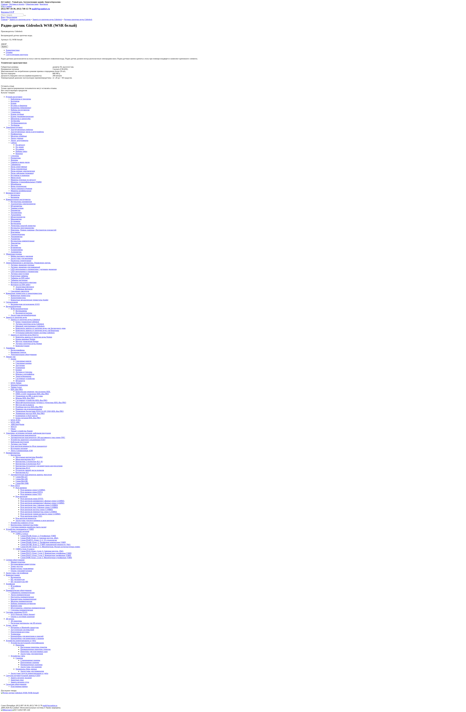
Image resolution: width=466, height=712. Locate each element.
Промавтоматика (13, 453)
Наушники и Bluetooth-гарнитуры (25, 627)
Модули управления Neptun (27, 341)
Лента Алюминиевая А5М (22, 451)
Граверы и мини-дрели (20, 162)
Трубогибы (15, 121)
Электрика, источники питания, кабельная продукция (28, 433)
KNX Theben (16, 383)
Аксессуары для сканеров (31, 667)
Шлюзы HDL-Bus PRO (25, 398)
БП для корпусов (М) (19, 582)
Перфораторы (16, 134)
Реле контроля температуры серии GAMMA (38, 512)
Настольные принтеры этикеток (33, 647)
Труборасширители (19, 123)
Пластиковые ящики (19, 686)
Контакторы (16, 455)
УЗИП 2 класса (22, 534)
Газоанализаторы (18, 234)
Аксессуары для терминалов (32, 671)
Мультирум (20, 381)
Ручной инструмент (14, 97)
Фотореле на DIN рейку (20, 285)
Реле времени (21, 488)
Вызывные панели (18, 352)
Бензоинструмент (13, 193)
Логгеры (14, 245)
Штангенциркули (18, 217)
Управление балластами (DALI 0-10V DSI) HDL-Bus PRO (40, 411)
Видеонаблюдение (13, 306)
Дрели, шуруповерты (19, 140)
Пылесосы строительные (21, 261)
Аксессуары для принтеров (31, 654)
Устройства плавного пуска (22, 523)
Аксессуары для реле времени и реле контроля (35, 520)
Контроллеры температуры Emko (24, 525)
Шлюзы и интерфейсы (25, 374)
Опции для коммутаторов (21, 571)
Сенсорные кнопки (24, 363)
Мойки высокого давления (22, 256)
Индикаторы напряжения (21, 202)
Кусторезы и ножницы (20, 175)
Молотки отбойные (19, 136)
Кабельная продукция (20, 442)
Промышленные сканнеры (31, 665)
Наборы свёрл (21, 151)
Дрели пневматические (20, 595)
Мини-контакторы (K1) (25, 459)
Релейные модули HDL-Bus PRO (29, 407)
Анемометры (16, 252)
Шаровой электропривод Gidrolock (30, 326)
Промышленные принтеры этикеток (35, 649)
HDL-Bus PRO (17, 389)
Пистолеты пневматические (22, 597)
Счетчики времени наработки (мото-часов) (28, 527)
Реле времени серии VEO (31, 494)
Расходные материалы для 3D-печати (26, 623)
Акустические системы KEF (22, 630)
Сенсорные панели (23, 361)
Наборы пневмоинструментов (23, 603)
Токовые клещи (17, 208)
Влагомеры (15, 232)
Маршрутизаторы (18, 562)
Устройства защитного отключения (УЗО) (28, 440)
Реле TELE (15, 485)
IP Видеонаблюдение (19, 309)
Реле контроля (21, 496)
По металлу (20, 145)
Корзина (7, 12)
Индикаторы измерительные (22, 241)
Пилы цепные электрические (23, 171)
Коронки (19, 154)
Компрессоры (16, 606)
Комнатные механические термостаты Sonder (29, 300)
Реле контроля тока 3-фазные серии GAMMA (39, 507)
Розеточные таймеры (19, 276)
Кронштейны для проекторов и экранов (27, 638)
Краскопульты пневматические (23, 599)
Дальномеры (16, 215)
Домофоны (10, 348)
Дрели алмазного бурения (21, 188)
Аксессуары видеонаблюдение (23, 315)
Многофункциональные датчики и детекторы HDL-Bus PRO (41, 403)
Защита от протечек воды (20, 19)
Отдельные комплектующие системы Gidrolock (35, 333)
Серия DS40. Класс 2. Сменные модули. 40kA (39, 538)
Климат (19, 370)
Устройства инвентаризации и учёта (21, 641)
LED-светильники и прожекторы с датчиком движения (34, 269)
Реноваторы (16, 158)
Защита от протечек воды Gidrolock (47, 19)
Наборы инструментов (20, 110)
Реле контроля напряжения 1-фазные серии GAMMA (42, 501)
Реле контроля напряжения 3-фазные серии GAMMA (42, 503)
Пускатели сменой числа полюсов (30, 470)
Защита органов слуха (20, 682)
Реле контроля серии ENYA (31, 499)
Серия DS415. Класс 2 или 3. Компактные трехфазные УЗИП (45, 555)
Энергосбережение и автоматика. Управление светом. (28, 263)
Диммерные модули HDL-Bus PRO (30, 413)
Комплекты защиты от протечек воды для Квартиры (37, 330)
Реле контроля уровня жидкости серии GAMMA (40, 514)
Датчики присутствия (20, 274)
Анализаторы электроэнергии (23, 204)
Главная (4, 4)
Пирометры (15, 210)
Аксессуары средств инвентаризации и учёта (29, 673)
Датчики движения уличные (22, 265)
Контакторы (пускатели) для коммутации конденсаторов (39, 466)
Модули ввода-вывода (25, 405)
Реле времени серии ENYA (31, 492)
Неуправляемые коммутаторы (23, 564)
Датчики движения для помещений (25, 267)
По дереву (20, 147)
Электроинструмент (14, 127)
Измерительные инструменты (18, 199)
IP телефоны (16, 586)
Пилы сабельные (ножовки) (22, 173)
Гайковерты (16, 164)
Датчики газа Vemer (19, 444)
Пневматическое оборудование (19, 590)
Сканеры (19, 658)
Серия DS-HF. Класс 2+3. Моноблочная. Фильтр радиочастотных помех (50, 547)
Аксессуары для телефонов (17, 573)
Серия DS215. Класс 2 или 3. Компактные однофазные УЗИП (45, 553)
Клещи (13, 103)
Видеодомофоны (18, 350)
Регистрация (12, 17)
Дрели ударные (17, 138)
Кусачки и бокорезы (19, 105)
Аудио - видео (11, 625)
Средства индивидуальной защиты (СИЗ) (23, 676)
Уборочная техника (14, 254)
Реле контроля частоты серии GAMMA (36, 510)
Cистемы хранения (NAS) (16, 612)
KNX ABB (15, 422)
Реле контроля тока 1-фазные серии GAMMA (39, 505)
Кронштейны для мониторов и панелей (27, 636)
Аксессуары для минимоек (22, 258)
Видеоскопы (16, 223)
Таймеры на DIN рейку (20, 278)
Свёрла (14, 143)
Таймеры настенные (19, 280)
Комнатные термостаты (20, 295)
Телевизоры (16, 634)
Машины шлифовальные (21, 191)
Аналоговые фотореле (25, 287)
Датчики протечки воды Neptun (29, 344)
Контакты (44, 4)
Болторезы (15, 101)
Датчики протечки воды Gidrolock (78, 19)
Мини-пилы (16, 178)
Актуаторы (20, 365)
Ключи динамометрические (22, 116)
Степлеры (15, 156)
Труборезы (15, 125)
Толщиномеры (17, 250)
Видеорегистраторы (24, 313)
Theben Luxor (16, 387)
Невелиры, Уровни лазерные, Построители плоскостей (33, 230)
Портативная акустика (20, 632)
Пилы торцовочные (19, 169)
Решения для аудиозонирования (29, 409)
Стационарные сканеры (30, 660)
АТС (13, 588)
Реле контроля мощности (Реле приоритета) (29, 446)
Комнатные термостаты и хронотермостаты (24, 293)
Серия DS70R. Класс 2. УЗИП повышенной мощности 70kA (45, 544)
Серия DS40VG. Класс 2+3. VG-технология (38, 540)
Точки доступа (17, 566)
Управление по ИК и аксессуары (29, 396)
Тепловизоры (16, 212)
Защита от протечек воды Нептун (25, 335)
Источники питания (19, 448)
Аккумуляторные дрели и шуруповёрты (27, 132)
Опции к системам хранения (22, 617)
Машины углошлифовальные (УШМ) (26, 182)
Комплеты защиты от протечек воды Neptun (34, 337)
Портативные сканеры (29, 662)
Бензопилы (15, 195)
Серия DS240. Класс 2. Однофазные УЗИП (38, 536)
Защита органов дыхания (21, 678)
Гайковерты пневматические (23, 593)
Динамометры (16, 237)
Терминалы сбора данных (26, 669)
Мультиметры (16, 206)
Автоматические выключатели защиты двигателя (31, 475)
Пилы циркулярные (19, 167)
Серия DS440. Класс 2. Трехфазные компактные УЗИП (43, 542)
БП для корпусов (18, 579)
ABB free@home (17, 424)
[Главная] (6, 6)
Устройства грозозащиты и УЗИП (20, 529)
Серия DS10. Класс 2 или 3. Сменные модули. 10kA (41, 551)
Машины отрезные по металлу (23, 180)
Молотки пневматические (21, 601)
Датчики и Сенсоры (24, 372)
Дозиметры (15, 239)
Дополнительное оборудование (24, 354)
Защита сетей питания (20, 531)
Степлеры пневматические (22, 610)
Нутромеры (15, 221)
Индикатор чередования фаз (22, 228)
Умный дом (10, 357)
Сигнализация (12, 302)
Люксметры (16, 243)
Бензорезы (15, 197)
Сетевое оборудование (15, 560)
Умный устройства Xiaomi (22, 431)
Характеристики (13, 50)
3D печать (10, 619)
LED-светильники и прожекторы (24, 271)
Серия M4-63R (22, 481)
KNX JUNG (16, 420)
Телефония (10, 584)
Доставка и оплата (16, 4)
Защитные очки (17, 680)
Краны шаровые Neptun (25, 339)
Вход (3, 17)
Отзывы (9, 52)
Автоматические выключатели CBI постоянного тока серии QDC (38, 437)
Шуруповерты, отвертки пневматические (28, 608)
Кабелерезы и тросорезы (21, 99)
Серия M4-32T (22, 477)
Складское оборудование (16, 684)
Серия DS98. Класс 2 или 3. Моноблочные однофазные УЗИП (46, 558)
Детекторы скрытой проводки (23, 226)
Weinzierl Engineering (19, 385)
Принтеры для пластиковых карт (34, 651)
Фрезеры (14, 160)
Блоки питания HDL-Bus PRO (28, 418)
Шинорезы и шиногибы (21, 119)
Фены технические (18, 186)
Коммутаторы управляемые (22, 568)
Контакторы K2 (22, 472)
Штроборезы (16, 184)
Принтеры (20, 645)
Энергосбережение (23, 376)
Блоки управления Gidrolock (27, 322)
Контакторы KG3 (23, 468)
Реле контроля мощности (26, 518)
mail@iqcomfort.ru (41, 9)
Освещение (20, 368)
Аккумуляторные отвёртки (22, 129)
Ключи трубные (17, 114)
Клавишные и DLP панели (27, 416)
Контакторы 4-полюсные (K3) (28, 464)
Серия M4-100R (22, 483)
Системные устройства (25, 378)
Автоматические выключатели (23, 435)
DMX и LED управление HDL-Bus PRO (32, 394)
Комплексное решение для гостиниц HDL (33, 392)
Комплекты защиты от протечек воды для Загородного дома (41, 328)
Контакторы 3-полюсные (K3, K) (29, 461)
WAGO (14, 427)
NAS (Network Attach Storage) (23, 614)
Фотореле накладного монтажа (23, 282)
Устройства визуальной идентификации (27, 643)
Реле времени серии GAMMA (32, 490)
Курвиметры (16, 247)
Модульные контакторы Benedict (29, 457)
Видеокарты (16, 577)
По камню (20, 149)
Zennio (13, 359)
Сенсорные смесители (20, 291)
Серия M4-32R (22, 479)
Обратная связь (32, 4)
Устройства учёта (18, 656)
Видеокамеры (21, 311)
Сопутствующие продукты (17, 55)
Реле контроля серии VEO (31, 516)
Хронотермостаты (18, 298)
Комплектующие (22, 346)
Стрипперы (15, 112)
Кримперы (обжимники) (21, 108)
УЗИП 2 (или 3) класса (25, 549)
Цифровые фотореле (24, 289)
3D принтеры (16, 621)
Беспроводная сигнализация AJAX (25, 304)
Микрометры (16, 219)
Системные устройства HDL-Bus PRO (31, 400)
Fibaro (13, 429)
